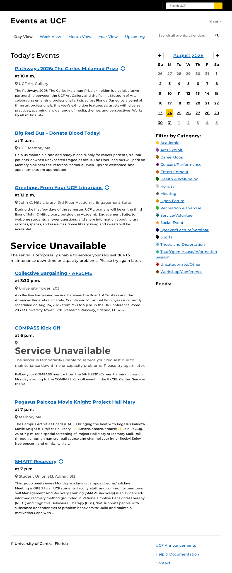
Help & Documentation (177, 554)
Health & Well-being (179, 179)
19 (188, 103)
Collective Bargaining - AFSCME (53, 273)
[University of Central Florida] (43, 5)
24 (169, 113)
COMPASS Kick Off (37, 328)
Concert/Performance (180, 164)
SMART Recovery (35, 461)
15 (216, 93)
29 (188, 74)
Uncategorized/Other (180, 264)
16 (160, 103)
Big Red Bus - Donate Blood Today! (58, 133)
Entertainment (174, 172)
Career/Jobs (171, 157)
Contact (163, 563)
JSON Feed (208, 284)
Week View (50, 37)
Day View (23, 37)
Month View (80, 37)
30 (198, 74)
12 (188, 93)
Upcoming (135, 37)
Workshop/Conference (181, 272)
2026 (197, 55)
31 (207, 74)
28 (179, 74)
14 (207, 93)
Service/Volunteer (177, 215)
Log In (217, 21)
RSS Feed (192, 284)
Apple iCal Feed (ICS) (177, 284)
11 (179, 93)
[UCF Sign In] (145, 6)
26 (160, 74)
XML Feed (200, 284)
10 (170, 93)
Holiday (167, 186)
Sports (166, 237)
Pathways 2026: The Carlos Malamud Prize (66, 68)
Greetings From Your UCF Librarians (59, 187)
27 (169, 74)
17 (170, 103)
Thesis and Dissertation (182, 244)
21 (207, 103)
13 (198, 93)
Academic (169, 143)
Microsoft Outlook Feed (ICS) (185, 284)
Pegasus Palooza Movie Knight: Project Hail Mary (75, 402)
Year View (108, 37)
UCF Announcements (176, 545)
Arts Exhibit (171, 150)
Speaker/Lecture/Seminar (184, 230)
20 (198, 103)
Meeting (168, 193)
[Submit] (218, 5)
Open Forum (172, 201)
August (182, 55)
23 (160, 113)
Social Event (172, 223)
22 (216, 103)
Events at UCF (38, 20)
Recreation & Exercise (180, 208)
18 (179, 103)
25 (179, 113)
